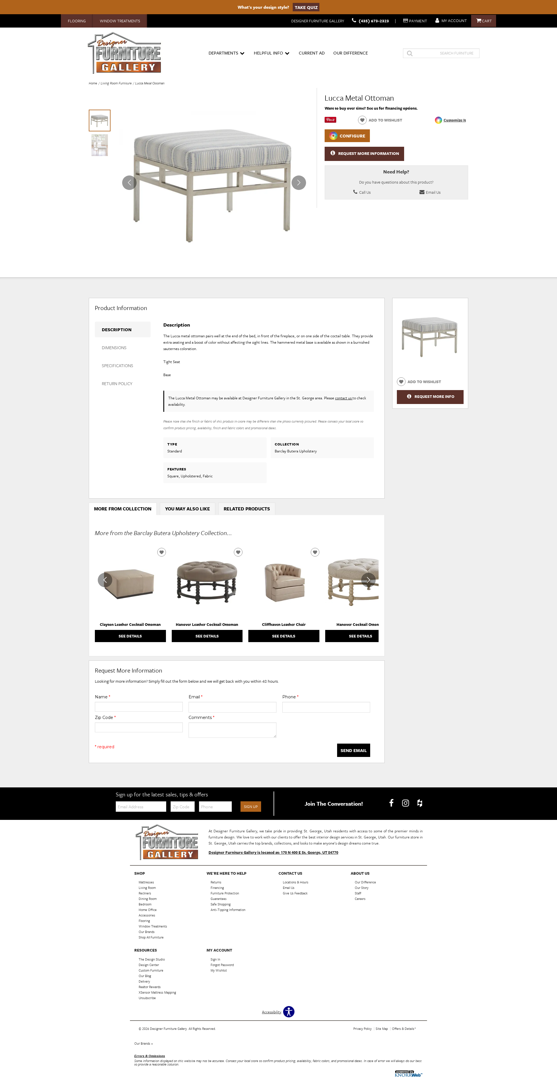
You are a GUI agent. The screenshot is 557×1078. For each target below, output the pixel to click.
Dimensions (114, 347)
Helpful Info (268, 53)
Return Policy (117, 383)
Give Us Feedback (295, 893)
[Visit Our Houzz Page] (419, 803)
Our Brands (143, 1043)
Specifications (117, 365)
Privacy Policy (362, 1028)
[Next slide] (368, 580)
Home (93, 83)
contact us (343, 398)
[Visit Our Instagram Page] (406, 803)
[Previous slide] (105, 580)
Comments (201, 717)
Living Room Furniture (116, 83)
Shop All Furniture (151, 937)
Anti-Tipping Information (228, 909)
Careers (360, 898)
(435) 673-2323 (374, 21)
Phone (290, 697)
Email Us (433, 192)
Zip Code (105, 717)
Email (195, 697)
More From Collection (122, 508)
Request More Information (368, 153)
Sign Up (251, 806)
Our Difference (350, 53)
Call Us (364, 192)
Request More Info (434, 396)
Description (116, 329)
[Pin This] (330, 121)
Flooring (77, 21)
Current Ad (312, 53)
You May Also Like (187, 508)
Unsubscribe (147, 997)
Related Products (247, 508)
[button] (299, 182)
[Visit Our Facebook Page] (392, 803)
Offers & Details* (404, 1028)
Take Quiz (306, 7)
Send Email (354, 750)
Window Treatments (120, 21)
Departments (223, 53)
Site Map (382, 1028)
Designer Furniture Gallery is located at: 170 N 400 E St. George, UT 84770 (273, 852)
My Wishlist (219, 970)
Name (102, 697)
